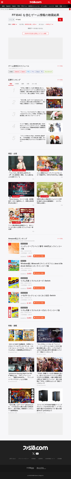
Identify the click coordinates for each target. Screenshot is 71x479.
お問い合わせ (12, 458)
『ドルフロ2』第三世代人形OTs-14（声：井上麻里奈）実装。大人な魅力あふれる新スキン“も (20, 175)
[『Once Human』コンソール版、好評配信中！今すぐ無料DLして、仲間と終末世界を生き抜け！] (21, 189)
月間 (28, 84)
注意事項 (40, 458)
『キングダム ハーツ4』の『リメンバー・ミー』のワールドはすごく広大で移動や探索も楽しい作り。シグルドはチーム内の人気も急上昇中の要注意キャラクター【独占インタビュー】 (49, 348)
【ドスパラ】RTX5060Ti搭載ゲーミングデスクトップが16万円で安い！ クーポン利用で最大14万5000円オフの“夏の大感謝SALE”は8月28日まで (49, 407)
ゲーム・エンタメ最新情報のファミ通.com (11, 9)
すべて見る (60, 66)
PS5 (18, 6)
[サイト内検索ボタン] (69, 2)
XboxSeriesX (48, 71)
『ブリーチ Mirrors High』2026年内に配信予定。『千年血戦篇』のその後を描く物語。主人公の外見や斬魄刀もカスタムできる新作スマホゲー (32, 138)
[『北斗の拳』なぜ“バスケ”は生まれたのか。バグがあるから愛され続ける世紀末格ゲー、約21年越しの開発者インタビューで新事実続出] (54, 103)
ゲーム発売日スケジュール (18, 66)
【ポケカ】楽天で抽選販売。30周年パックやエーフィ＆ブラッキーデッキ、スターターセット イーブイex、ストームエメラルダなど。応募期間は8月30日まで (21, 347)
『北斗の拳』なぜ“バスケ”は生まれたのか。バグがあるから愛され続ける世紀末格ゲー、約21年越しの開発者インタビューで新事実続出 (33, 101)
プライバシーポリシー (23, 458)
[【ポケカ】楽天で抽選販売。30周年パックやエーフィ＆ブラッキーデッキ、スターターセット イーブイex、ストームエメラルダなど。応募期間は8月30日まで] (21, 335)
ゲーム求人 (44, 6)
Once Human (16, 196)
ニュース (51, 6)
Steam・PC (39, 71)
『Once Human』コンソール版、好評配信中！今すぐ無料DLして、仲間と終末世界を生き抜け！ (21, 201)
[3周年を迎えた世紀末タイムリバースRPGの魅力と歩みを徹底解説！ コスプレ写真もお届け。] (50, 189)
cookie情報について (50, 458)
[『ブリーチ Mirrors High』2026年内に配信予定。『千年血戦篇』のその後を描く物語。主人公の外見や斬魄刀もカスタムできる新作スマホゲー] (54, 139)
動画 (57, 6)
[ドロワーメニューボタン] (2, 2)
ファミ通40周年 (16, 222)
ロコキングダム (44, 170)
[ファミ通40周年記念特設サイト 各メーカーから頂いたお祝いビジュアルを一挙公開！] (21, 215)
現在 (11, 84)
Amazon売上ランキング (17, 238)
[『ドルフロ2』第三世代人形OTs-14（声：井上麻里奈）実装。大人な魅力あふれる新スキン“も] (21, 163)
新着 (3, 6)
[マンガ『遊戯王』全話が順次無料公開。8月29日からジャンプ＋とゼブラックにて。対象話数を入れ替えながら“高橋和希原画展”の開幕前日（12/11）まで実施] (54, 127)
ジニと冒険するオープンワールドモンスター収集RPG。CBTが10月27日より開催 (50, 174)
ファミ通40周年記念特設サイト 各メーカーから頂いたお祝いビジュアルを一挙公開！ (20, 227)
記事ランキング (14, 80)
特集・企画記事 (64, 6)
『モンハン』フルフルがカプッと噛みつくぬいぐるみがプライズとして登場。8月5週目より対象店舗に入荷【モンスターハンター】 (33, 113)
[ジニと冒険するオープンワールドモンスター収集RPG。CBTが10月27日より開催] (50, 163)
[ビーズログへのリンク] (41, 468)
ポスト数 (34, 84)
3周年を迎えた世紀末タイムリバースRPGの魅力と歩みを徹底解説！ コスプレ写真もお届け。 (49, 201)
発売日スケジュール (33, 6)
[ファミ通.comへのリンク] (35, 2)
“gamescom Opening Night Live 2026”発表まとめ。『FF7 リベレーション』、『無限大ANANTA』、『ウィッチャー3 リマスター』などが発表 (21, 376)
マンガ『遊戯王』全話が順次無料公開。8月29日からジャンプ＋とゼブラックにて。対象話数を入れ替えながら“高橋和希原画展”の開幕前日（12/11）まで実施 (32, 126)
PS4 (33, 71)
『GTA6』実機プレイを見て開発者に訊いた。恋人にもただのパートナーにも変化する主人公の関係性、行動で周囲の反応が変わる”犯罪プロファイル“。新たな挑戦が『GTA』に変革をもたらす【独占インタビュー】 (32, 90)
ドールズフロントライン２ (19, 170)
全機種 (13, 24)
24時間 (17, 84)
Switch (14, 6)
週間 (22, 84)
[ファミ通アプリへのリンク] (30, 468)
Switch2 (8, 6)
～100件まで (48, 24)
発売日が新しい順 (30, 24)
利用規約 (34, 458)
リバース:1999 (44, 196)
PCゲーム (24, 6)
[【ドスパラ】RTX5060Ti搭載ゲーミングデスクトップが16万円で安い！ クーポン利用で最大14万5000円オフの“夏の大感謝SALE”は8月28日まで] (50, 396)
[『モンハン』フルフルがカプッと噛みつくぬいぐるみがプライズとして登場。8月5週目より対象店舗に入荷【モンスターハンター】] (54, 115)
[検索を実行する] (60, 19)
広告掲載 (59, 458)
